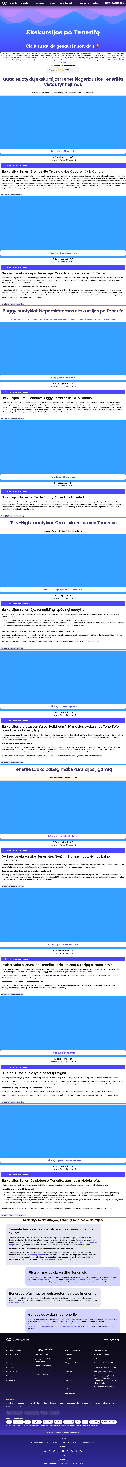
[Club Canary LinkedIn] (63, 1451)
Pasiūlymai (39, 3)
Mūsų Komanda (71, 1363)
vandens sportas (62, 1326)
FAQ (95, 1359)
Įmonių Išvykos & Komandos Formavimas (46, 1360)
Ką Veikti (25, 3)
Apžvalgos (69, 1372)
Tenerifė (9, 1359)
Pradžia (13, 3)
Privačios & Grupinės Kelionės (44, 1350)
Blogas (67, 1376)
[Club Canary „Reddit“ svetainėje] (76, 1451)
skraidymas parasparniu (100, 1324)
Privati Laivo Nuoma (43, 1366)
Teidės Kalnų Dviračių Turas (63, 836)
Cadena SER (95, 1403)
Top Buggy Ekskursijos (63, 476)
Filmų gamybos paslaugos (45, 1370)
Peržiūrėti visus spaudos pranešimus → (19, 1407)
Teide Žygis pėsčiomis (63, 1052)
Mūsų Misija (69, 1354)
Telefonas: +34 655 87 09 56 (105, 1363)
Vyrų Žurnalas (21, 1403)
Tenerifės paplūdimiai (35, 1255)
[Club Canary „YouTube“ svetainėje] (49, 1451)
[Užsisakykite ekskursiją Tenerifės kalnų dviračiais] (38, 830)
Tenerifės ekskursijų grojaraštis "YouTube (60, 1259)
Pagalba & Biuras (101, 1350)
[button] (63, 283)
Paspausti (68, 1367)
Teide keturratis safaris (80, 1324)
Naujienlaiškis (70, 1393)
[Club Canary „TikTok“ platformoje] (54, 1451)
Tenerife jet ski (96, 1279)
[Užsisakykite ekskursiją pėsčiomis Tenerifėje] (38, 1154)
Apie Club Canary (72, 1350)
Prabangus (82, 3)
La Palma (9, 1376)
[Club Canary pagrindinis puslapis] (4, 3)
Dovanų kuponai (41, 1374)
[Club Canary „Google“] (81, 1451)
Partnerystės (70, 1389)
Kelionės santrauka (18, 165)
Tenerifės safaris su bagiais (39, 1326)
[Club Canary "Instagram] (45, 1451)
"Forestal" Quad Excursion (63, 252)
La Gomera (10, 1380)
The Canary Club (41, 1355)
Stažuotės (68, 1380)
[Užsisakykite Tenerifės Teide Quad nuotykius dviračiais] (38, 145)
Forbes (10, 1403)
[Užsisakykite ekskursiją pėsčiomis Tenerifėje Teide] (38, 1047)
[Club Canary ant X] (67, 1451)
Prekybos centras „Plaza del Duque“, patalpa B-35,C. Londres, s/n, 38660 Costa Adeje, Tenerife (105, 1379)
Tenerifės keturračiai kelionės (77, 1279)
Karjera (67, 1385)
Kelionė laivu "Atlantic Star (47, 1279)
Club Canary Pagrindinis (15, 1354)
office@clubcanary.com (103, 1372)
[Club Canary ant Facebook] (58, 1451)
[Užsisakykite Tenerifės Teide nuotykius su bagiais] (38, 471)
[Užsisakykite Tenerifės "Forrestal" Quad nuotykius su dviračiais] (38, 247)
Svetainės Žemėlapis (90, 1442)
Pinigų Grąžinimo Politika (71, 1442)
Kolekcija (68, 1359)
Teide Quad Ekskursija (63, 151)
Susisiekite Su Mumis (102, 1354)
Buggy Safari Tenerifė (63, 377)
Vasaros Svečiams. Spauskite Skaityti (63, 1432)
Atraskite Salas (13, 1350)
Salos (95, 3)
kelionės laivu (76, 1326)
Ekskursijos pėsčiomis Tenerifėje (63, 1160)
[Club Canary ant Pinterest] (72, 1451)
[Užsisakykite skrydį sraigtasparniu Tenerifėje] (38, 700)
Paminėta (10, 1399)
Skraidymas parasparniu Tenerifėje (63, 589)
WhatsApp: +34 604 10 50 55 (105, 1367)
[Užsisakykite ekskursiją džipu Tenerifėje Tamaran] (38, 939)
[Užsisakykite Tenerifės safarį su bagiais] (38, 372)
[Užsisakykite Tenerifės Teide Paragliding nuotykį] (38, 583)
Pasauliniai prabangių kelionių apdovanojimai (46, 1403)
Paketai (52, 3)
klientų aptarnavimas (17, 1303)
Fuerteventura (11, 1372)
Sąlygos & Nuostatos (36, 1442)
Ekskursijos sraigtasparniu (63, 706)
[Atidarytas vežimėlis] (121, 3)
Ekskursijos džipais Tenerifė (63, 944)
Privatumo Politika (53, 1442)
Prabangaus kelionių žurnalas (77, 1403)
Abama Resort (108, 1403)
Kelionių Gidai (66, 3)
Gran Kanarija (11, 1363)
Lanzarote (10, 1367)
